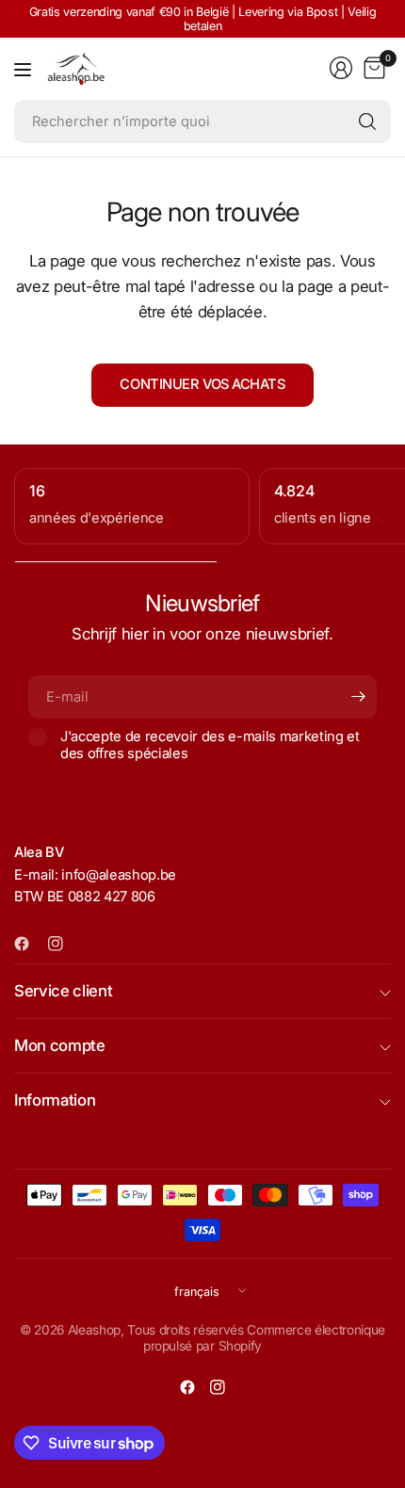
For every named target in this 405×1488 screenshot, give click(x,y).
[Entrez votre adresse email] (358, 697)
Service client (63, 990)
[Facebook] (29, 944)
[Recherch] (367, 121)
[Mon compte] (341, 68)
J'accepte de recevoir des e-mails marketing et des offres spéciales (210, 745)
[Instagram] (63, 944)
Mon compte (59, 1045)
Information (54, 1100)
